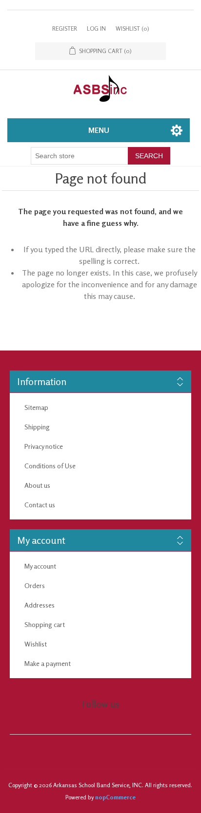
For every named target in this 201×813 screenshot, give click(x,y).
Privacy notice (43, 446)
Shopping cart (44, 624)
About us (37, 485)
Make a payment (47, 663)
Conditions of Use (50, 466)
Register (64, 28)
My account (40, 566)
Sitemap (36, 407)
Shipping (37, 427)
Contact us (39, 504)
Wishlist (35, 644)
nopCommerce (115, 797)
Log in (96, 28)
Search (149, 156)
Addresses (39, 605)
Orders (34, 585)
